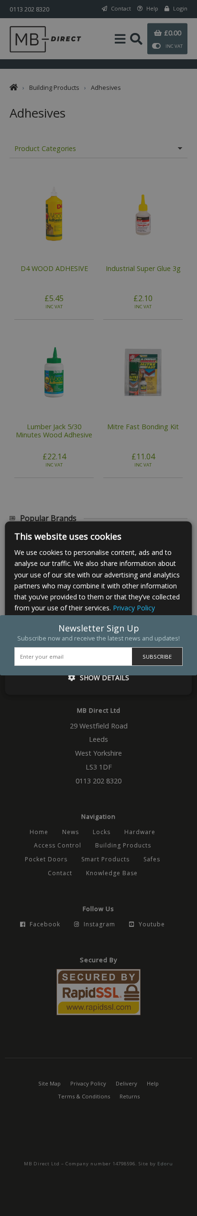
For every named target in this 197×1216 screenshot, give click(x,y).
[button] (98, 677)
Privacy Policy (134, 607)
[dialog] (98, 608)
